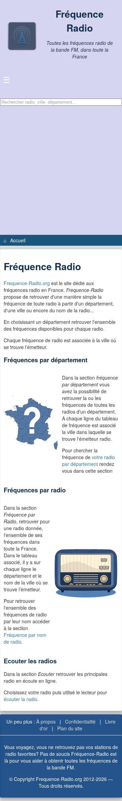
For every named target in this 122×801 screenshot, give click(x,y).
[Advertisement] (61, 170)
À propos (46, 721)
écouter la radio (20, 699)
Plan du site (69, 728)
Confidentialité (80, 721)
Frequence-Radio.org (27, 283)
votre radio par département (88, 460)
